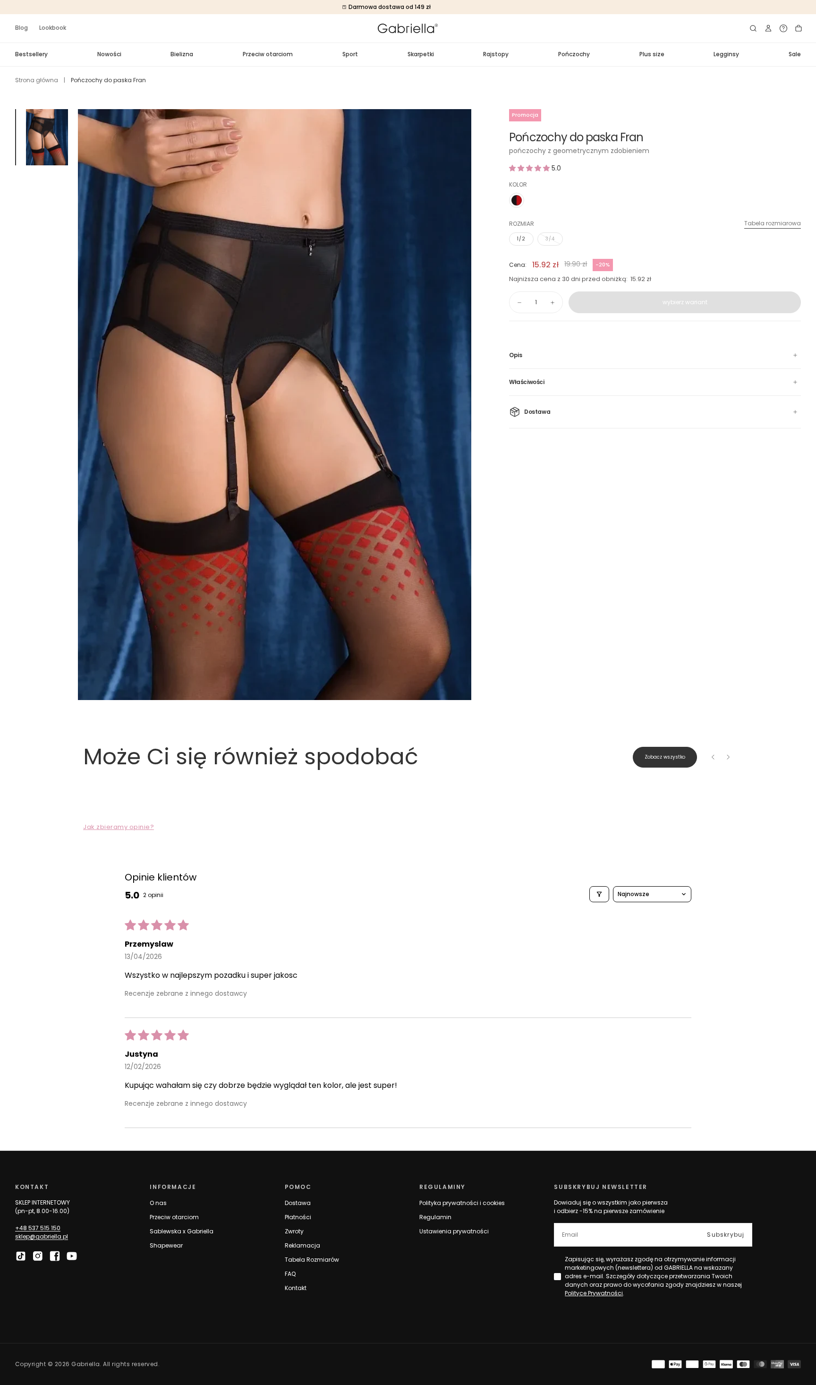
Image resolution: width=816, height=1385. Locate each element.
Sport (350, 54)
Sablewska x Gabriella (181, 1231)
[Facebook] (54, 1256)
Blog (21, 28)
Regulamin (435, 1217)
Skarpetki (421, 54)
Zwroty (294, 1231)
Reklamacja (302, 1245)
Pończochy (574, 54)
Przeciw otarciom (268, 54)
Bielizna (181, 54)
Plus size (651, 54)
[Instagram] (37, 1256)
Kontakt (295, 1288)
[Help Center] (783, 28)
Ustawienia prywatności (454, 1231)
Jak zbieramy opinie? (118, 826)
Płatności (298, 1217)
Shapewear (166, 1245)
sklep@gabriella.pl (41, 1236)
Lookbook (52, 28)
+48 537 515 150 (37, 1228)
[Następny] (728, 757)
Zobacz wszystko (665, 757)
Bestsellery (31, 54)
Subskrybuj (725, 1235)
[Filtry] (599, 894)
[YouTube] (71, 1256)
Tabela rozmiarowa (772, 223)
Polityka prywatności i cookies (462, 1203)
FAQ (290, 1274)
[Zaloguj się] (768, 28)
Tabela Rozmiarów (312, 1260)
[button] (753, 28)
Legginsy (726, 54)
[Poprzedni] (713, 757)
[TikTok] (20, 1256)
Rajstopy (496, 54)
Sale (795, 54)
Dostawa (298, 1203)
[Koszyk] (798, 28)
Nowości (109, 54)
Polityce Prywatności (594, 1293)
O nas (158, 1203)
